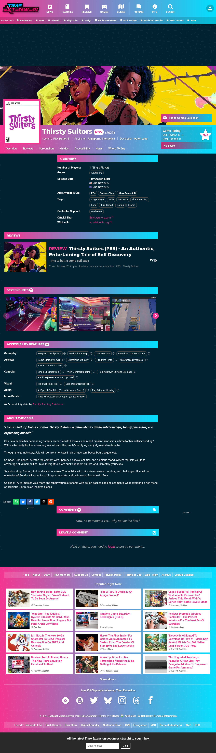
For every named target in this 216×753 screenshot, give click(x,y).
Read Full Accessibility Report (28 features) (60, 396)
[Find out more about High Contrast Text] (61, 384)
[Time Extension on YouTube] (79, 701)
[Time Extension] (21, 8)
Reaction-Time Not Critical (131, 353)
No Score (169, 145)
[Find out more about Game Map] (91, 353)
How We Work (62, 574)
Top (26, 574)
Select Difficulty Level (49, 360)
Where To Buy (116, 148)
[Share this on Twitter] (37, 502)
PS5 (118, 266)
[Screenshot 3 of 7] (137, 314)
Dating (120, 205)
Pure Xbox (71, 725)
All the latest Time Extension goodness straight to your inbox (108, 738)
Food (94, 205)
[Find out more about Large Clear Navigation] (93, 384)
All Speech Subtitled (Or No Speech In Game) (61, 390)
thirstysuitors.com (100, 217)
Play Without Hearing (103, 390)
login (111, 546)
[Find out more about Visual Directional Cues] (65, 365)
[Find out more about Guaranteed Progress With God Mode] (146, 360)
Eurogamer (140, 725)
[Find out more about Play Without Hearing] (118, 390)
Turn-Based (107, 205)
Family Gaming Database (48, 404)
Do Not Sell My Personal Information (157, 716)
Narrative (123, 199)
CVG (188, 725)
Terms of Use (133, 574)
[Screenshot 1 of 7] (31, 314)
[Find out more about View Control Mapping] (94, 372)
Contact (96, 574)
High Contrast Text (48, 383)
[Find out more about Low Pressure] (113, 353)
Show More (107, 679)
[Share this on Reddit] (51, 502)
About (36, 574)
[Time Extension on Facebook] (150, 701)
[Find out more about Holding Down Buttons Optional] (135, 372)
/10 (180, 135)
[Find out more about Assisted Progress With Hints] (116, 360)
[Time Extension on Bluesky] (108, 701)
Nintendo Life (33, 725)
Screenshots (46, 148)
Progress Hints (104, 360)
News (99, 148)
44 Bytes (114, 716)
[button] (156, 316)
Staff (47, 574)
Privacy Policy (112, 574)
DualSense (96, 211)
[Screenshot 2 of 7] (84, 314)
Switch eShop (107, 193)
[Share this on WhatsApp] (16, 502)
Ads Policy (151, 574)
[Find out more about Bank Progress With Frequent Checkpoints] (64, 353)
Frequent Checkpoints (49, 353)
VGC (153, 725)
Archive (166, 574)
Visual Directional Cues (50, 365)
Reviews (28, 148)
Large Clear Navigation (78, 383)
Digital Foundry (90, 725)
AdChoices (130, 716)
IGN (127, 725)
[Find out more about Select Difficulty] (63, 360)
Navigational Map (78, 353)
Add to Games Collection (183, 118)
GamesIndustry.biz (170, 725)
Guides (64, 148)
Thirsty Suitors (72, 131)
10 (155, 260)
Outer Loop (140, 138)
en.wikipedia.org (99, 222)
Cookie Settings (184, 574)
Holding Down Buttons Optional (115, 372)
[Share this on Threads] (44, 502)
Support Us (81, 574)
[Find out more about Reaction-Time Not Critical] (149, 353)
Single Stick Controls (48, 372)
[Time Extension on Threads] (136, 701)
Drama (131, 205)
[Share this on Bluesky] (23, 502)
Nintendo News (112, 725)
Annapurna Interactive (101, 138)
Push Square (53, 725)
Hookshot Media (56, 716)
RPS (197, 725)
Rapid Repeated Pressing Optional (56, 377)
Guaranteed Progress (131, 360)
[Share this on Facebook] (30, 502)
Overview (11, 148)
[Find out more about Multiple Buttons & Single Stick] (63, 372)
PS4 (93, 193)
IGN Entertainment (87, 716)
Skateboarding (139, 199)
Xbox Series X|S (127, 193)
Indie (111, 199)
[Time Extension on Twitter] (94, 701)
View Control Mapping (78, 372)
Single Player (97, 199)
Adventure (96, 172)
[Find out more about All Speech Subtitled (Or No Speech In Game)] (87, 390)
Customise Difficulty (78, 360)
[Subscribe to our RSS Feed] (65, 701)
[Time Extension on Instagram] (122, 701)
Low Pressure (103, 353)
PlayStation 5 (61, 138)
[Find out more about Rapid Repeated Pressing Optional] (77, 377)
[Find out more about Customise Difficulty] (92, 360)
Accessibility (82, 148)
